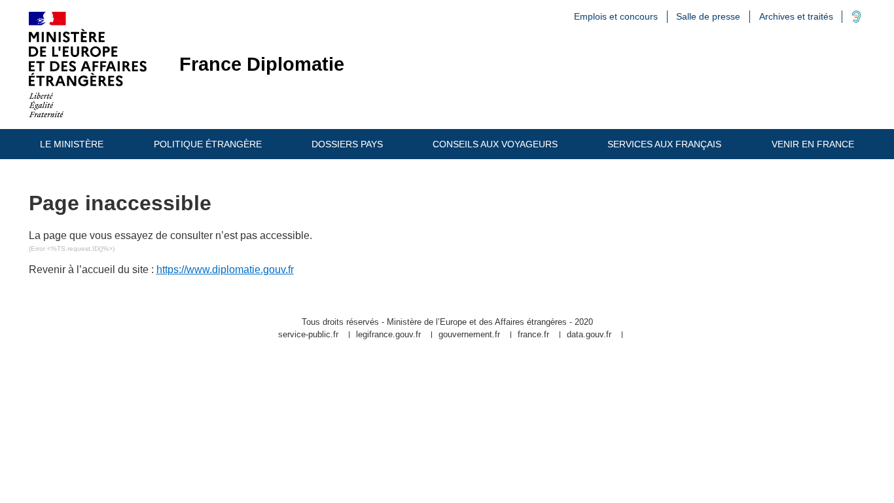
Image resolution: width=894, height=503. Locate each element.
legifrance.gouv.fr (388, 335)
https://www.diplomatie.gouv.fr (225, 269)
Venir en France (813, 144)
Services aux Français (664, 144)
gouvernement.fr (469, 335)
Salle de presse (708, 16)
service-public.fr (308, 335)
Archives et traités (796, 16)
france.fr (533, 335)
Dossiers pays (347, 144)
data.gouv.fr (589, 335)
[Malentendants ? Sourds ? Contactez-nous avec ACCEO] (856, 19)
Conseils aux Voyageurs (495, 144)
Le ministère (71, 144)
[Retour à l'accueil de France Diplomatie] (88, 64)
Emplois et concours (616, 16)
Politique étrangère (208, 144)
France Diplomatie (261, 64)
